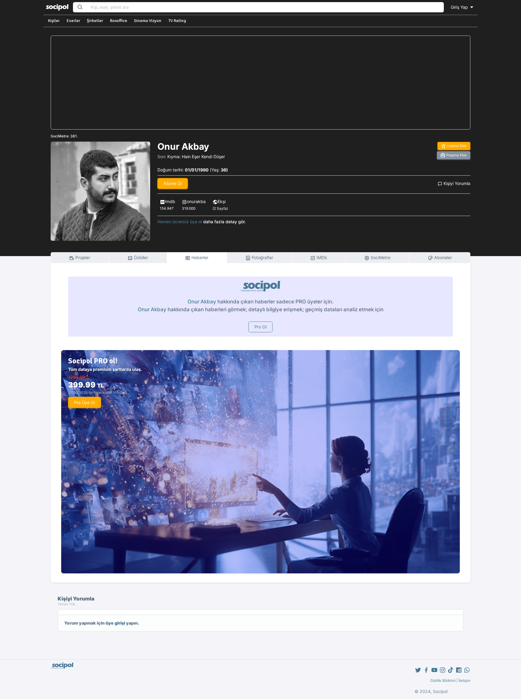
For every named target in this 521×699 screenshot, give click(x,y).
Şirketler (95, 20)
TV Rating (177, 20)
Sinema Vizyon (147, 20)
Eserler (73, 20)
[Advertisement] (260, 82)
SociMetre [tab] (379, 257)
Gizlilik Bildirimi (443, 680)
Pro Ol (260, 326)
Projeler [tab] (82, 257)
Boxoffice (118, 20)
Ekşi (222, 201)
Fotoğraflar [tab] (262, 257)
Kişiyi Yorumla (456, 183)
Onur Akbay (202, 302)
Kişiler (54, 20)
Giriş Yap (460, 7)
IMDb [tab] (321, 257)
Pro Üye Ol (84, 402)
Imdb (170, 201)
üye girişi (115, 622)
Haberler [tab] (199, 257)
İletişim (464, 680)
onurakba (196, 201)
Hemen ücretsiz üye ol (179, 221)
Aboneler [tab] (442, 257)
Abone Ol (172, 183)
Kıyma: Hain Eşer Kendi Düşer (196, 156)
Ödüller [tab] (140, 257)
